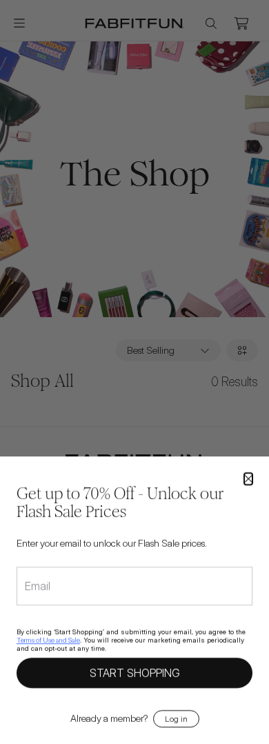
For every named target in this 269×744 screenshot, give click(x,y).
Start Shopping (135, 672)
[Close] (248, 479)
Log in (176, 718)
